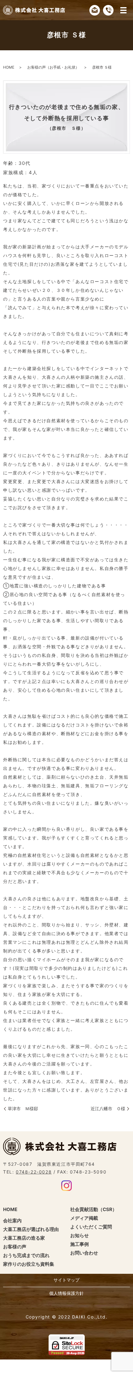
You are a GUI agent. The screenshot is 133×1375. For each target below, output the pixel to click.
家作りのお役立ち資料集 (28, 1264)
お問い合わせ (84, 1253)
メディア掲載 (84, 1218)
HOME (8, 67)
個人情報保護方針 (66, 1293)
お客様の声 (14, 1247)
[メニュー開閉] (123, 10)
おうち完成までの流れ (26, 1255)
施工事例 (79, 1244)
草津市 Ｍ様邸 (23, 1108)
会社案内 (12, 1220)
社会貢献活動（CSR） (93, 1209)
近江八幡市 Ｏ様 (108, 1108)
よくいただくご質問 (91, 1227)
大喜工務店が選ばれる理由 (31, 1229)
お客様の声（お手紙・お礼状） (53, 67)
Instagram (66, 1185)
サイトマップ (66, 1279)
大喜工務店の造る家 (24, 1238)
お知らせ (79, 1235)
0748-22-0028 (34, 1171)
